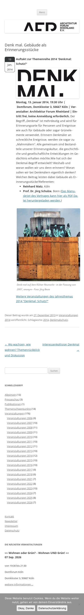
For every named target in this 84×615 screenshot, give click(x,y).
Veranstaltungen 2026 (19, 502)
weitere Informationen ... (19, 584)
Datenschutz (12, 530)
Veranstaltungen (14, 413)
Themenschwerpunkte (18, 409)
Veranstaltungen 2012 (19, 446)
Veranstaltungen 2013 (19, 451)
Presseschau (12, 399)
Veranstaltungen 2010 (19, 437)
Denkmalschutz (59, 320)
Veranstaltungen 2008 (19, 427)
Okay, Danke (26, 608)
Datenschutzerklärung (52, 608)
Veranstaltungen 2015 (19, 460)
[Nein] (79, 604)
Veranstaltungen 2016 (19, 465)
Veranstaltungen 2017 (19, 469)
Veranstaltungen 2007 (19, 423)
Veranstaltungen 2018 (19, 474)
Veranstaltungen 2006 (19, 418)
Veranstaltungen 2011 (19, 441)
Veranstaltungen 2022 (19, 483)
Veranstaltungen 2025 (19, 498)
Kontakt (9, 516)
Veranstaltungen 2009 (19, 432)
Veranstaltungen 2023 (19, 488)
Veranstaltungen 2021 (19, 479)
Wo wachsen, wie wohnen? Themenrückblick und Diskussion (22, 350)
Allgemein (10, 395)
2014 (46, 320)
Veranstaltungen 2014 (19, 455)
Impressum (11, 526)
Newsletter (11, 521)
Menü (42, 12)
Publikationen (13, 404)
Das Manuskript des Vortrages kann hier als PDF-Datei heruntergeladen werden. (50, 195)
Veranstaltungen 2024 (19, 493)
